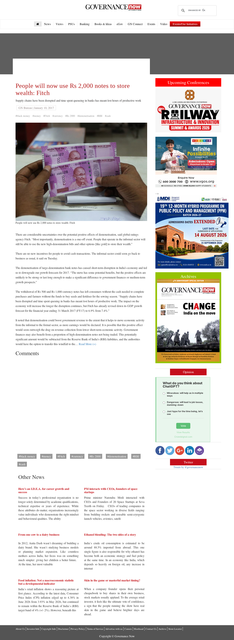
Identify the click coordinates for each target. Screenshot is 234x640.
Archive (162, 628)
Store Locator (175, 628)
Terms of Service (95, 628)
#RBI (99, 116)
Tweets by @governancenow (188, 467)
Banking (85, 24)
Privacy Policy (78, 628)
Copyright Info (48, 628)
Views (59, 24)
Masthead (139, 628)
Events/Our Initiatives (185, 24)
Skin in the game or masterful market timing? (112, 580)
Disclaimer (63, 628)
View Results (183, 432)
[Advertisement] (82, 69)
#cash (108, 116)
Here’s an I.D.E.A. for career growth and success (43, 490)
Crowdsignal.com (183, 436)
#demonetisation (86, 116)
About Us (20, 628)
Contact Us (151, 628)
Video (163, 24)
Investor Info (33, 628)
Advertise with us (113, 628)
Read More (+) (87, 344)
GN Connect (135, 24)
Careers (128, 628)
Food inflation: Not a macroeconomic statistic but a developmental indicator (46, 582)
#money (37, 116)
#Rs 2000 (70, 116)
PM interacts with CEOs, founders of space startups (110, 490)
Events (151, 24)
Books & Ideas (103, 24)
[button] (160, 110)
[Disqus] (81, 403)
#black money (23, 116)
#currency (57, 116)
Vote (183, 425)
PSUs (71, 24)
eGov (120, 24)
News (47, 24)
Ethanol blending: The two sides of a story (110, 534)
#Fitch (46, 116)
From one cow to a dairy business (38, 534)
